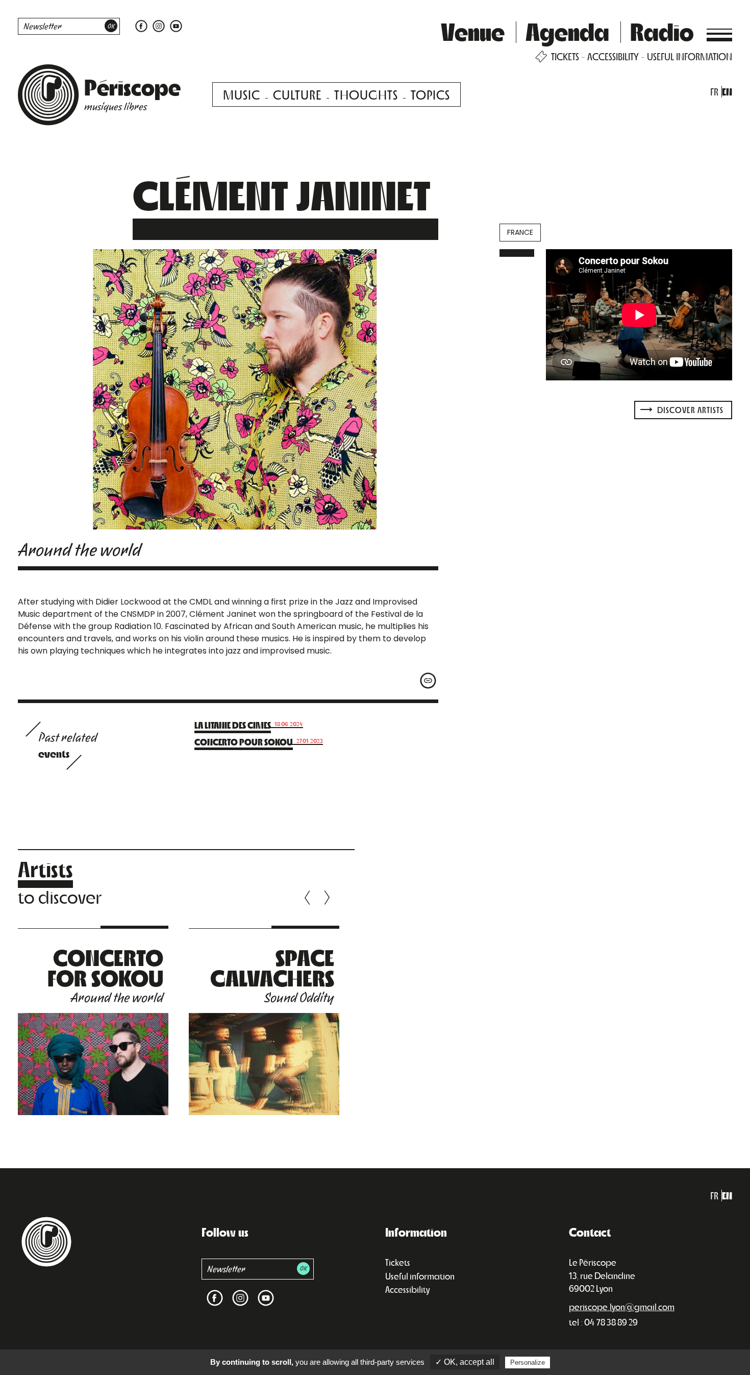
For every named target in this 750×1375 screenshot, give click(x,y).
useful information (689, 56)
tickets (565, 56)
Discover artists (689, 410)
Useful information (420, 1276)
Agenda (567, 31)
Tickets (397, 1262)
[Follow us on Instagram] (158, 25)
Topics (430, 94)
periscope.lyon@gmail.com (621, 1306)
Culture (297, 94)
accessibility (613, 56)
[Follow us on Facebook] (141, 25)
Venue (473, 31)
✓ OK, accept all (464, 1362)
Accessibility (407, 1289)
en (727, 92)
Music (241, 94)
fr (714, 92)
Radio (662, 31)
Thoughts (366, 94)
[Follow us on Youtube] (174, 25)
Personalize (527, 1362)
